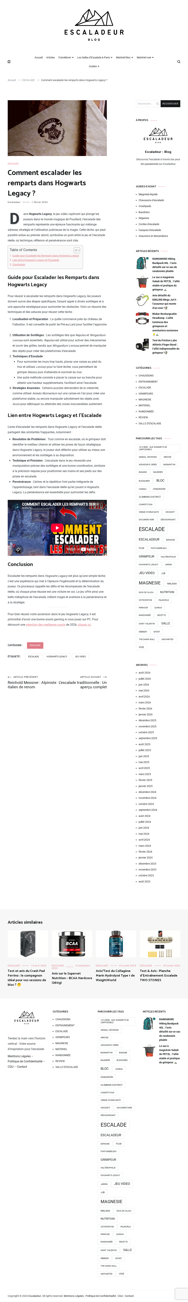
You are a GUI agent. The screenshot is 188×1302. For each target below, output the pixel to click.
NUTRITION (167, 592)
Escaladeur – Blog (158, 152)
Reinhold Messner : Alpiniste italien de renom (32, 682)
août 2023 (144, 881)
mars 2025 (145, 774)
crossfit (170, 512)
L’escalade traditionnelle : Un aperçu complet (83, 682)
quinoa (158, 608)
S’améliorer (64, 57)
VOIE (141, 647)
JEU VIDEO (80, 656)
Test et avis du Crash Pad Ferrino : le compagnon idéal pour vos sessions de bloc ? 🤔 (27, 978)
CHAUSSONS (146, 375)
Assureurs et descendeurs (153, 235)
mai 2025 (144, 762)
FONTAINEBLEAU (159, 548)
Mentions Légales (19, 1056)
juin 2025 (144, 756)
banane (143, 472)
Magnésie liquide (148, 194)
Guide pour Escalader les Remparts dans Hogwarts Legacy (45, 255)
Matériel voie (144, 57)
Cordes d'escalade (149, 224)
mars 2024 (145, 845)
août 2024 (144, 815)
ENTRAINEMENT (148, 381)
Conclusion (18, 264)
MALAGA (172, 583)
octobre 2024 (146, 803)
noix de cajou (146, 592)
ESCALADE (13, 163)
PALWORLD (164, 600)
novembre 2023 (147, 869)
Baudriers (144, 212)
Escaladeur (14, 202)
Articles (50, 57)
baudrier (158, 472)
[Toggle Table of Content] (75, 250)
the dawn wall (147, 639)
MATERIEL (145, 405)
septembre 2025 (148, 738)
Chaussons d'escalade (151, 200)
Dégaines (144, 218)
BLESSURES (144, 481)
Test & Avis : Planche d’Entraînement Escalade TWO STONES (158, 975)
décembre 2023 (147, 863)
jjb (163, 573)
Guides (93, 66)
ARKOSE (167, 457)
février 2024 (145, 851)
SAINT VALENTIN (147, 624)
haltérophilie (168, 557)
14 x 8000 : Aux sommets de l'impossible (153, 448)
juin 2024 (144, 827)
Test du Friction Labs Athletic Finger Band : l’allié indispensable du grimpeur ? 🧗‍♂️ (165, 346)
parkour (143, 608)
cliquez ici (84, 624)
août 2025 (144, 744)
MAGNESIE (145, 399)
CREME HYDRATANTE (149, 512)
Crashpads (145, 206)
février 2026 (145, 708)
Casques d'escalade (150, 230)
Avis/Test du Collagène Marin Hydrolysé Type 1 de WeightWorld (115, 975)
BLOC (160, 480)
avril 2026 (144, 696)
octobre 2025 (146, 732)
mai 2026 (144, 690)
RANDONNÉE (146, 411)
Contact (22, 1066)
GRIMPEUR (146, 556)
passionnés (151, 163)
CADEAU (142, 489)
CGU (10, 1066)
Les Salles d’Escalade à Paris (93, 57)
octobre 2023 (146, 875)
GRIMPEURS (146, 393)
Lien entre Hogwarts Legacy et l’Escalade (35, 260)
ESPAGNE (170, 540)
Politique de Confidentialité (25, 1061)
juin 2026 (144, 684)
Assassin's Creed (148, 464)
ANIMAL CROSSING (148, 457)
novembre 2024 (147, 797)
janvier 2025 (146, 786)
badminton (169, 464)
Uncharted (167, 639)
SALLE (165, 623)
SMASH (143, 631)
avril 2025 (144, 768)
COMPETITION (145, 504)
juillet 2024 (145, 821)
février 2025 (145, 780)
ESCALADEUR (149, 539)
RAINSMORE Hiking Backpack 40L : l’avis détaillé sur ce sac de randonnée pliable (164, 265)
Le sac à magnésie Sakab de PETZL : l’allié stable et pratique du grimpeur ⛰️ (166, 283)
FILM (141, 548)
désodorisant (168, 519)
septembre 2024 (148, 809)
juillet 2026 (145, 678)
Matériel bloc (123, 57)
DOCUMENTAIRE (146, 519)
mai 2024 (144, 833)
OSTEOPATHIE (145, 600)
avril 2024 (144, 839)
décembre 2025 (147, 720)
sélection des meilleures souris (45, 624)
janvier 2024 (146, 857)
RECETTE (161, 615)
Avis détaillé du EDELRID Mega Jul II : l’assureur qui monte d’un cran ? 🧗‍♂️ (164, 301)
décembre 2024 (147, 792)
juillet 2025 (145, 750)
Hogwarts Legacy (57, 656)
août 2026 (144, 672)
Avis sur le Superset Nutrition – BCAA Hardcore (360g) (72, 978)
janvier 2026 (146, 714)
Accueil (39, 57)
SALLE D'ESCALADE (150, 423)
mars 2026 (145, 702)
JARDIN (168, 564)
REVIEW (143, 417)
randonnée (145, 615)
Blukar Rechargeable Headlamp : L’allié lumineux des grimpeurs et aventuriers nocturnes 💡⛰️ (165, 324)
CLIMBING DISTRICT (150, 496)
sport (156, 632)
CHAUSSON (159, 489)
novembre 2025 (147, 726)
